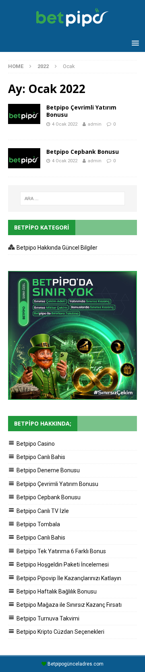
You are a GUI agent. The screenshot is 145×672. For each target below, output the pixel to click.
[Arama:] (72, 198)
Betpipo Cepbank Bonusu (82, 151)
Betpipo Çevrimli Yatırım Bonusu (81, 110)
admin (95, 124)
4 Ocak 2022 (64, 124)
